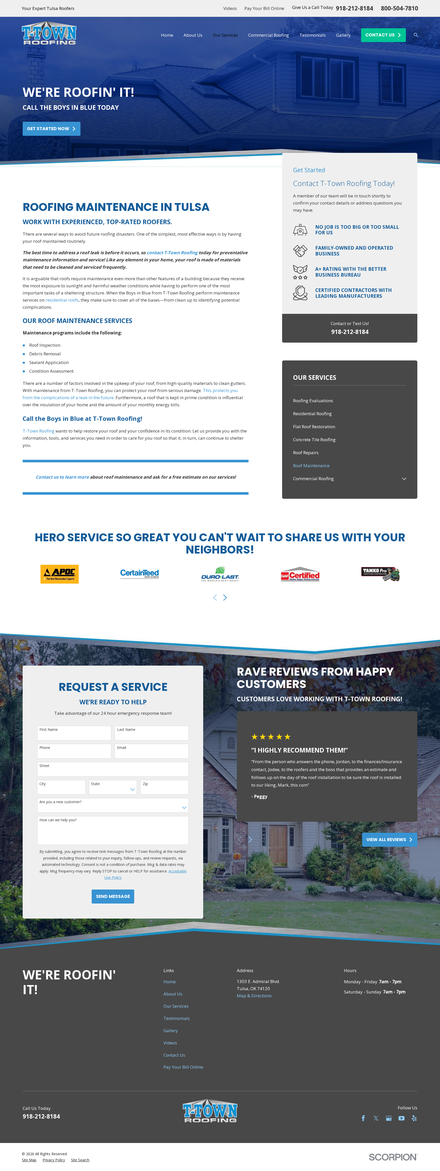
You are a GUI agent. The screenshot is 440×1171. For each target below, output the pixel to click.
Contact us (380, 35)
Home (169, 982)
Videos (230, 8)
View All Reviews (386, 840)
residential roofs (62, 300)
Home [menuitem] (167, 35)
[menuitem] (350, 400)
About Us (172, 994)
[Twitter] (376, 1118)
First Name (48, 730)
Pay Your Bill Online (264, 8)
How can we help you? (57, 820)
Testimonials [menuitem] (312, 35)
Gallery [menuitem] (343, 35)
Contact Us (174, 1055)
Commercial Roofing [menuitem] (268, 35)
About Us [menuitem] (193, 35)
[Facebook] (363, 1118)
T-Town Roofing (38, 431)
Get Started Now (48, 129)
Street (44, 766)
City (42, 784)
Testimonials (176, 1018)
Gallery (170, 1030)
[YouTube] (401, 1118)
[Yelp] (414, 1118)
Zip (145, 784)
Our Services (175, 1006)
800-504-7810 (399, 8)
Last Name (126, 730)
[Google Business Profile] (389, 1118)
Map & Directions (254, 996)
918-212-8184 (354, 8)
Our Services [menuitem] (225, 35)
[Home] (49, 35)
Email (121, 748)
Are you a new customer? (60, 802)
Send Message (113, 896)
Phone (44, 748)
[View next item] (225, 598)
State (95, 784)
